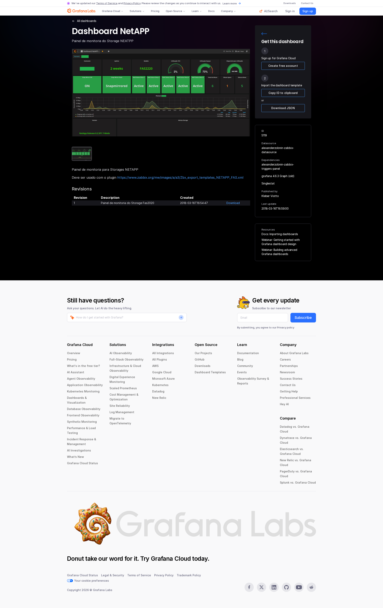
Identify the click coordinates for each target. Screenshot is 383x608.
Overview (73, 353)
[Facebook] (249, 587)
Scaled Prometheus (123, 388)
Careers (285, 359)
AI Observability (121, 353)
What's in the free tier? (83, 366)
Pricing (155, 11)
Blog (240, 359)
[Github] (286, 587)
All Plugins (159, 359)
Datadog (158, 391)
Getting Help (289, 391)
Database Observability (83, 409)
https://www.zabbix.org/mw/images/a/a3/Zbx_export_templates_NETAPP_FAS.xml (180, 177)
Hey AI (284, 404)
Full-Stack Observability (126, 359)
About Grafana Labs (294, 353)
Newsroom (287, 372)
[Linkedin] (273, 587)
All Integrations (163, 353)
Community (245, 366)
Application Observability (85, 385)
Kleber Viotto (270, 196)
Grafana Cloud (111, 11)
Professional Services (295, 397)
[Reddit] (311, 587)
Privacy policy (285, 327)
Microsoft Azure (163, 378)
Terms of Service (106, 3)
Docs (211, 11)
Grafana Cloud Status (82, 463)
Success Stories (291, 378)
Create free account (283, 65)
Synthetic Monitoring (82, 421)
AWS (155, 366)
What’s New (75, 456)
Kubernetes (160, 385)
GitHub (199, 359)
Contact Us (288, 385)
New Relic (159, 397)
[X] (261, 587)
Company (227, 11)
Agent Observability (81, 378)
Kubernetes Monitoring (83, 391)
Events (242, 372)
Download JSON (283, 108)
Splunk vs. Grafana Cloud (298, 482)
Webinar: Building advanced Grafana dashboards (279, 252)
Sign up (307, 11)
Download (233, 203)
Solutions (135, 11)
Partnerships (289, 366)
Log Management (122, 412)
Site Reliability (120, 405)
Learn (195, 11)
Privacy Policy (131, 3)
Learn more (230, 3)
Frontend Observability (83, 415)
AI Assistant (75, 372)
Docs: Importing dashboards (280, 234)
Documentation (248, 353)
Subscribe (303, 317)
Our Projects (203, 353)
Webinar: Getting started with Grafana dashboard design (281, 242)
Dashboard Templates (210, 372)
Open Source (174, 11)
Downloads (202, 366)
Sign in (290, 11)
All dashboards (86, 21)
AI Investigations (79, 450)
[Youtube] (298, 587)
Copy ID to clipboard (283, 93)
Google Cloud (161, 372)
